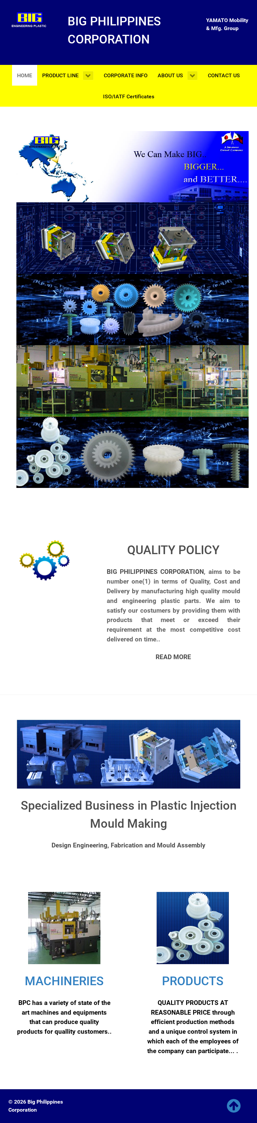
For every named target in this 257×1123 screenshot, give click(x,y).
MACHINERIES (64, 981)
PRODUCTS (193, 981)
